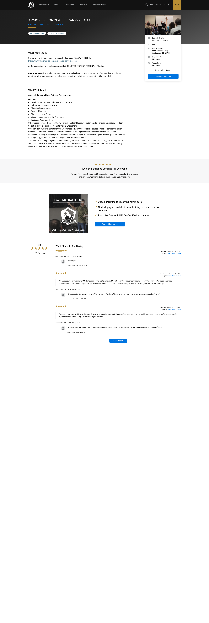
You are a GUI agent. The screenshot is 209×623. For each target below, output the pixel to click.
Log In (166, 5)
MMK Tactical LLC (36, 24)
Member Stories (99, 5)
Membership (44, 5)
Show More (118, 341)
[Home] (31, 5)
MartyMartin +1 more (174, 253)
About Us (84, 3)
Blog (107, 3)
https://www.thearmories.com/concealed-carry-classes (52, 61)
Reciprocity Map (120, 3)
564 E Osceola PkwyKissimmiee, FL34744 (161, 50)
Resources (71, 3)
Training (57, 3)
